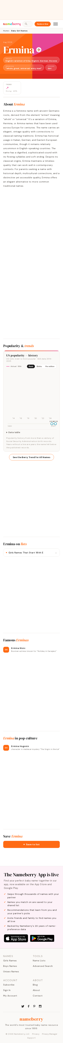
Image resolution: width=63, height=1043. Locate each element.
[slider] (52, 423)
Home (6, 31)
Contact (38, 995)
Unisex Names (11, 971)
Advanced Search (43, 966)
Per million (49, 366)
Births (39, 366)
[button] (31, 844)
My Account (10, 995)
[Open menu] (55, 24)
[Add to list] (38, 49)
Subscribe (42, 24)
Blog (35, 984)
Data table (14, 432)
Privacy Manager (49, 1034)
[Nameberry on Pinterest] (34, 1006)
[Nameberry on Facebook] (28, 1006)
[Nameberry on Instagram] (40, 1006)
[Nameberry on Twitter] (22, 1006)
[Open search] (27, 24)
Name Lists (39, 960)
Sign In (7, 990)
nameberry (31, 1019)
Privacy (36, 1034)
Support (31, 1038)
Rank (31, 366)
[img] (31, 396)
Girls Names (10, 960)
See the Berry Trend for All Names (31, 457)
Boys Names (10, 966)
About (36, 990)
